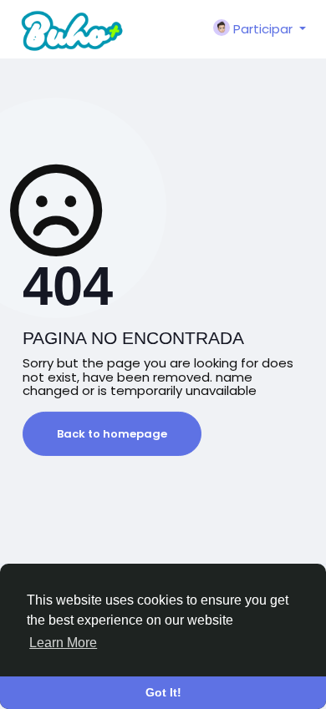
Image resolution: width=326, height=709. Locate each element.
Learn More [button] (63, 643)
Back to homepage (112, 434)
